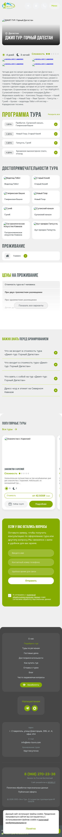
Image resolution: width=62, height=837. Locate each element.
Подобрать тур (31, 643)
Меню (54, 5)
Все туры (7, 429)
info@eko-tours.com (31, 742)
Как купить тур (31, 663)
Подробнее (40, 504)
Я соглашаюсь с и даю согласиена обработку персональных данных (32, 597)
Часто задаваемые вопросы (31, 677)
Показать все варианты (31, 305)
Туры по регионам (31, 648)
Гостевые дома (31, 653)
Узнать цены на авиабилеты (16, 834)
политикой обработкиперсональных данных (26, 596)
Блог (31, 672)
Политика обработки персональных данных (27, 787)
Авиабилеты (33, 685)
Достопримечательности (31, 658)
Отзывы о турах (31, 667)
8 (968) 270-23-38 (39, 774)
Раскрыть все (54, 114)
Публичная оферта (27, 792)
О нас (31, 638)
